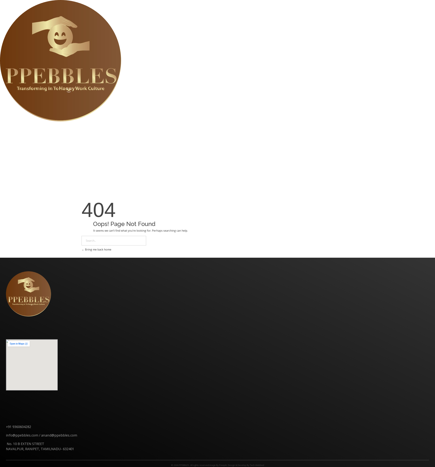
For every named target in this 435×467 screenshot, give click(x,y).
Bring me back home (97, 249)
